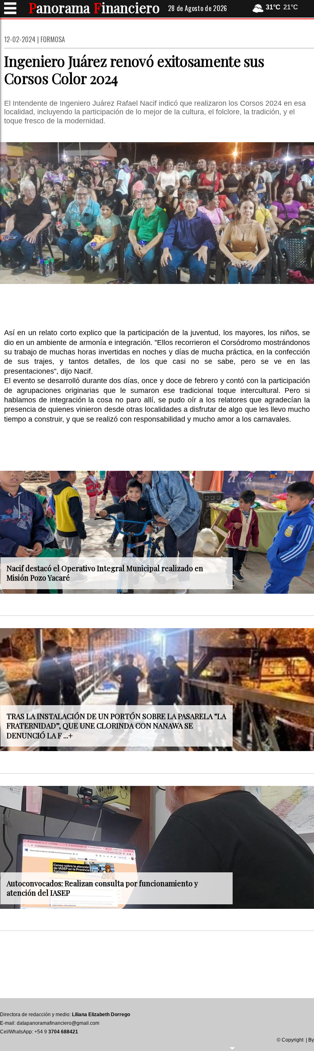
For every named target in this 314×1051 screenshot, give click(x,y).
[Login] (232, 1047)
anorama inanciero (94, 7)
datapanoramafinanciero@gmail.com (58, 1023)
